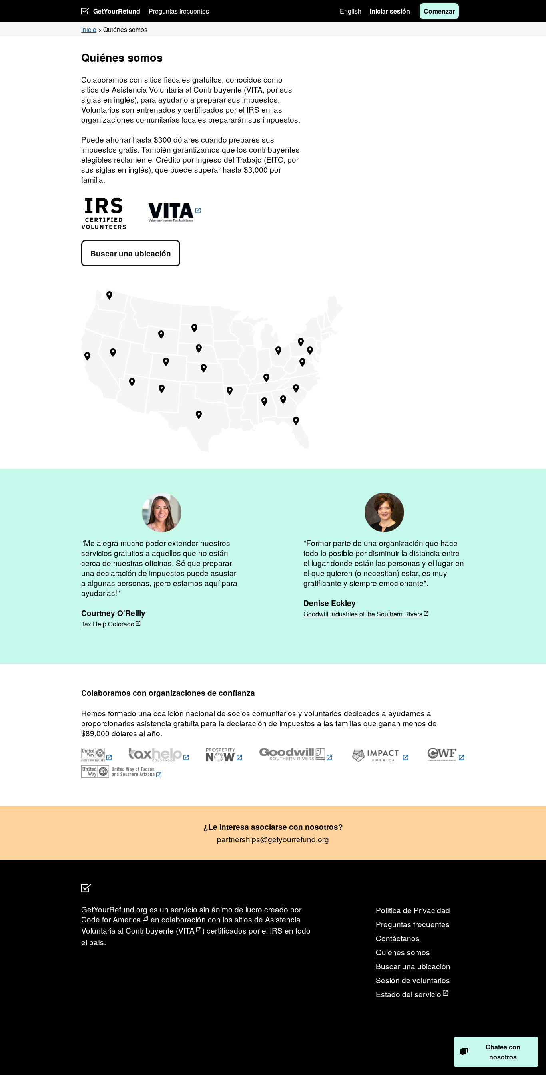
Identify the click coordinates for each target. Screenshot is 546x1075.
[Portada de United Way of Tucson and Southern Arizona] (121, 775)
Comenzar (439, 11)
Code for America (111, 919)
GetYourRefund (116, 11)
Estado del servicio (408, 993)
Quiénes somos (403, 951)
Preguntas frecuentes (179, 11)
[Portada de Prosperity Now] (224, 758)
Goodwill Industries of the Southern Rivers (362, 613)
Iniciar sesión (390, 11)
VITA (186, 930)
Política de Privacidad (413, 909)
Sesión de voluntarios (413, 979)
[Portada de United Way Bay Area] (96, 758)
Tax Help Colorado (107, 623)
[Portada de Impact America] (379, 758)
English (350, 11)
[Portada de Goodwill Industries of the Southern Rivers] (296, 758)
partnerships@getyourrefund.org (273, 838)
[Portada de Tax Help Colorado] (159, 758)
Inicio (88, 29)
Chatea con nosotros (503, 1051)
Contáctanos (398, 937)
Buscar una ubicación (130, 253)
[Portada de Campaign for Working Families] (445, 758)
